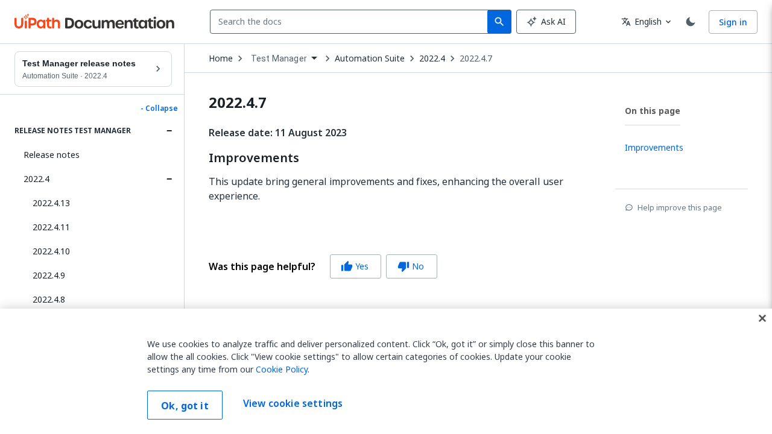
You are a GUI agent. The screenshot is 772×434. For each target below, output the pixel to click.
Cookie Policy (282, 369)
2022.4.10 (51, 251)
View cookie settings (293, 404)
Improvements (254, 157)
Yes (355, 266)
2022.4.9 (49, 275)
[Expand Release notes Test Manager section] (169, 130)
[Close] (762, 318)
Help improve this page (680, 207)
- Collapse (159, 108)
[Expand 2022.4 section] (169, 179)
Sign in (733, 22)
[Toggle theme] (690, 21)
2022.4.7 (476, 58)
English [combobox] (641, 21)
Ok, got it (185, 405)
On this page (652, 110)
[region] (386, 371)
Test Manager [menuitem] (279, 58)
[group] (323, 266)
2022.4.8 (49, 299)
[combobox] (351, 22)
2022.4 (36, 178)
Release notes (52, 154)
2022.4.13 (51, 203)
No (410, 266)
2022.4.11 (51, 227)
